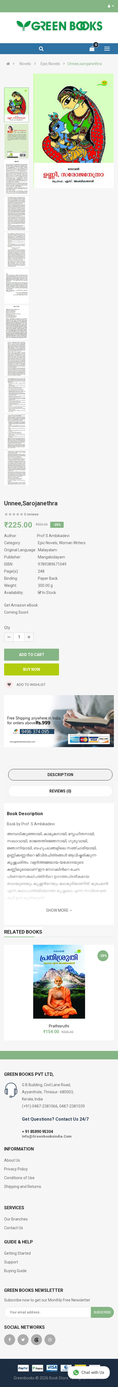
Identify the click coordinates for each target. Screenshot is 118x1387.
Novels (25, 64)
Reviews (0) (60, 791)
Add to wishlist (31, 685)
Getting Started (17, 1253)
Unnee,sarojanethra (85, 64)
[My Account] (111, 6)
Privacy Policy (16, 1169)
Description (60, 775)
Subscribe (102, 1312)
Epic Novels (50, 64)
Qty (7, 627)
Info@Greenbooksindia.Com (47, 1136)
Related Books (23, 932)
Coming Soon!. (16, 612)
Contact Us (13, 1228)
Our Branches (16, 1219)
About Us (12, 1160)
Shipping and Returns (22, 1186)
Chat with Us (93, 1372)
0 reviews (31, 514)
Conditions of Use (19, 1178)
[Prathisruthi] (59, 982)
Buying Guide (15, 1271)
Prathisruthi (59, 1026)
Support (11, 1262)
